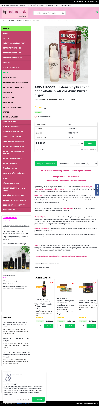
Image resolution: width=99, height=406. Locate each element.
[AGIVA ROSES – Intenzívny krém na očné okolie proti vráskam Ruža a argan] (66, 55)
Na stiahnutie (64, 164)
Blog (69, 5)
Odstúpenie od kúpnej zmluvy (87, 403)
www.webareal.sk (23, 403)
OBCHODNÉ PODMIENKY (18, 5)
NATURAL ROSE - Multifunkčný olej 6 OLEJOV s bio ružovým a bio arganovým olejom (44, 304)
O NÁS (6, 5)
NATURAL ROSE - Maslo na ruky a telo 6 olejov (87, 301)
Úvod (4, 21)
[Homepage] (2, 5)
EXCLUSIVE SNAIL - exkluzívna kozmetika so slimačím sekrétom (15, 232)
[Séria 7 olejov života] (16, 247)
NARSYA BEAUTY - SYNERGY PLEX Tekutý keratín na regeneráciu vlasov (15, 324)
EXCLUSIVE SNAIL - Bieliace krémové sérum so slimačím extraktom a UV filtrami (16, 354)
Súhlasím (38, 399)
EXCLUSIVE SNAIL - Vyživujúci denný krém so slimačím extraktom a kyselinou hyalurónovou (65, 302)
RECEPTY (64, 5)
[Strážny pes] (82, 149)
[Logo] (14, 13)
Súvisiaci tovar (81, 164)
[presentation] (36, 305)
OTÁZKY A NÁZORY (52, 5)
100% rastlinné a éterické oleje (14, 244)
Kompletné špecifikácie (46, 164)
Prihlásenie (79, 2)
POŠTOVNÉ (32, 5)
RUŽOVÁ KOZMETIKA (15, 21)
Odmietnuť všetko (23, 399)
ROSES (27, 21)
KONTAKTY (41, 5)
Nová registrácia (92, 2)
